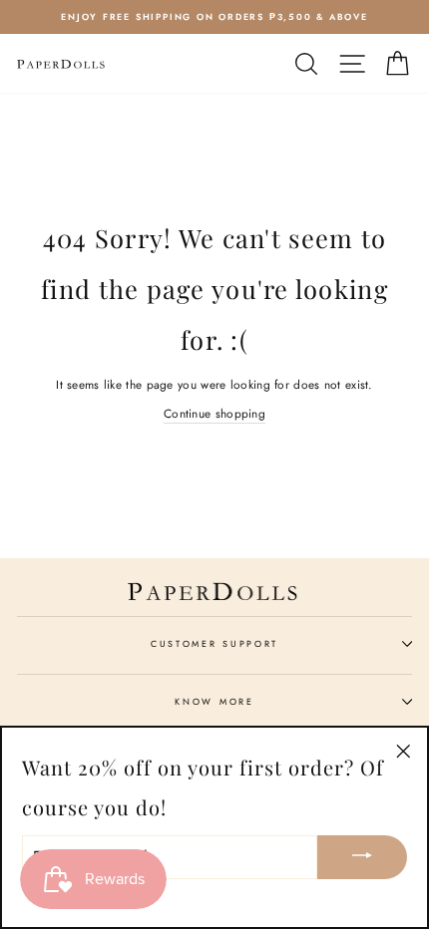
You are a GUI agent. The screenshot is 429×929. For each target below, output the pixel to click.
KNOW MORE (214, 701)
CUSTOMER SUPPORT (214, 643)
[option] (214, 17)
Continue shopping (214, 413)
